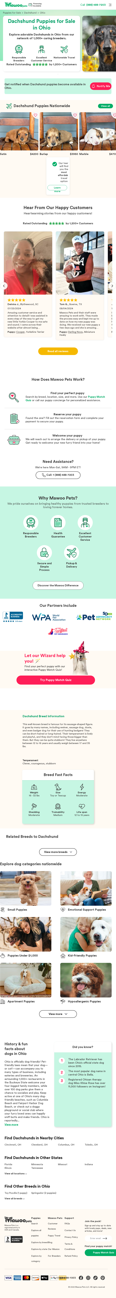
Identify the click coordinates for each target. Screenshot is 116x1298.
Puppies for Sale (12, 13)
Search (34, 1224)
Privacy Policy (71, 1237)
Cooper (20, 332)
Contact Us (70, 1230)
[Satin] (19, 149)
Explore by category (36, 1258)
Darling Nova (75, 332)
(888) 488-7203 (93, 4)
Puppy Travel (54, 1236)
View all (105, 106)
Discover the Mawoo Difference (58, 585)
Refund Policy (71, 1256)
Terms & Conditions (69, 1246)
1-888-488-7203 (66, 1278)
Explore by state (39, 1249)
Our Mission (54, 1249)
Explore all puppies (36, 1233)
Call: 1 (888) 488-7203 (60, 475)
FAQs (67, 1224)
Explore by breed (39, 1242)
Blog (50, 1242)
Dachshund (30, 13)
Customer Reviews (53, 1226)
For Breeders (54, 1256)
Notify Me (103, 86)
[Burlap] (59, 149)
